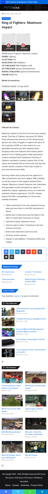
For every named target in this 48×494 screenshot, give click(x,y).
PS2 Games (16, 13)
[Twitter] (11, 251)
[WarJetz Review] (35, 447)
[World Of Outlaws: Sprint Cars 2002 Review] (12, 447)
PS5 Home (28, 478)
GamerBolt (24, 481)
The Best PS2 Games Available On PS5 (31, 319)
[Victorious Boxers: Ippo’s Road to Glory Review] (12, 377)
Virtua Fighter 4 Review (34, 409)
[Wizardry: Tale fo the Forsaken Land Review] (35, 423)
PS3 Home (9, 478)
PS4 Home (19, 478)
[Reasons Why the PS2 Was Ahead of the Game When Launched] (8, 332)
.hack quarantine (8, 279)
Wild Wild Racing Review (11, 432)
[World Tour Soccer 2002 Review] (12, 400)
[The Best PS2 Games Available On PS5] (8, 322)
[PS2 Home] (11, 7)
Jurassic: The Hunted (33, 272)
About (7, 485)
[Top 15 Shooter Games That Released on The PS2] (8, 352)
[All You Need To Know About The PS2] (8, 342)
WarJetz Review (31, 455)
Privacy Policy (37, 485)
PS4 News (38, 478)
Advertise (25, 485)
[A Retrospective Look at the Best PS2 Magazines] (8, 311)
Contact (15, 485)
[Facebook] (6, 251)
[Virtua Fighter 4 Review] (35, 400)
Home (6, 13)
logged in (17, 296)
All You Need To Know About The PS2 (30, 339)
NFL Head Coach (8, 272)
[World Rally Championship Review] (35, 377)
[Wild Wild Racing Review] (12, 423)
